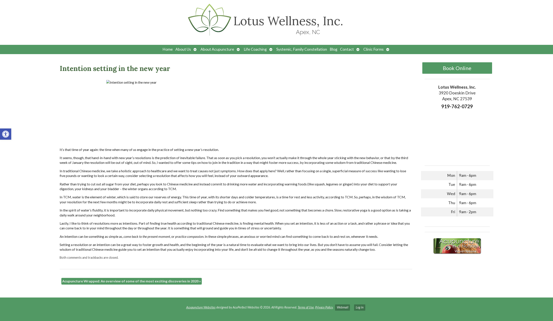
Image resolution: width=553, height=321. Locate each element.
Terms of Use (306, 307)
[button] (5, 134)
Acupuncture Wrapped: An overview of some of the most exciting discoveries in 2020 (131, 281)
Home (167, 49)
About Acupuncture (217, 49)
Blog (333, 49)
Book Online (457, 68)
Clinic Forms (373, 49)
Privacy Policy (324, 307)
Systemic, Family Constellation (301, 49)
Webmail (342, 307)
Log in (360, 307)
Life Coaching (255, 49)
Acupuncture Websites (201, 307)
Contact (347, 49)
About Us (183, 49)
